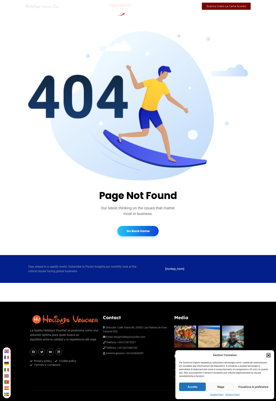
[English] (6, 351)
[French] (6, 357)
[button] (268, 355)
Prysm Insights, (95, 266)
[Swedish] (6, 394)
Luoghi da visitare (146, 6)
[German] (6, 363)
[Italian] (6, 369)
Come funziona (96, 6)
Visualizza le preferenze (253, 387)
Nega (220, 387)
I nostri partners (120, 6)
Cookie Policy (217, 394)
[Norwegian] (6, 376)
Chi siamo (71, 6)
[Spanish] (6, 388)
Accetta (192, 387)
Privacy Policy (232, 394)
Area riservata (187, 6)
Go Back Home (138, 231)
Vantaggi (168, 6)
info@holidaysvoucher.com (129, 336)
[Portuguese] (6, 382)
